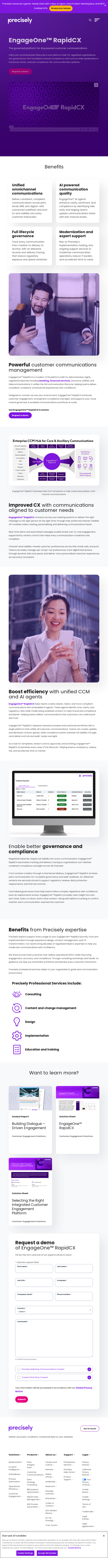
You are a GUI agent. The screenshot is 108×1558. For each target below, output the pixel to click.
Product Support (67, 1478)
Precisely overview (49, 1492)
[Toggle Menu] (96, 20)
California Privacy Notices (86, 1472)
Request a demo (20, 71)
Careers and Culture (51, 1463)
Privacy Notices (85, 1463)
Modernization (15, 1462)
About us (50, 1454)
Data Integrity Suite (31, 1465)
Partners (49, 1469)
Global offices (48, 1475)
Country (21, 1308)
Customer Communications (35, 1473)
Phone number (64, 1294)
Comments (22, 1321)
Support (68, 1454)
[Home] (20, 20)
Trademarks (87, 1511)
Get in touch (90, 1428)
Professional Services (69, 1463)
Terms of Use (86, 1505)
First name (22, 1266)
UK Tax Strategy (49, 1519)
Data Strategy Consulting (32, 1482)
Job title (21, 1280)
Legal (85, 1454)
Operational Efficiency (14, 1487)
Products (32, 1454)
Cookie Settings (86, 1498)
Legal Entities (85, 1517)
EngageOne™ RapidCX (21, 517)
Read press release (61, 8)
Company (62, 1280)
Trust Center (51, 1525)
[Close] (104, 1536)
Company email (25, 1294)
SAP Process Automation (32, 1505)
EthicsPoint (50, 1498)
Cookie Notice (85, 1490)
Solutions (14, 1454)
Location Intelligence (14, 1468)
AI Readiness (14, 1474)
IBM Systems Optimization (33, 1490)
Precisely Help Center (69, 1470)
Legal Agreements (88, 1525)
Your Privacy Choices (86, 1482)
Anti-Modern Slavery (51, 1511)
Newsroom (50, 1486)
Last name (62, 1266)
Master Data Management (33, 1498)
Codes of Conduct (49, 1504)
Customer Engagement (15, 1495)
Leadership (50, 1481)
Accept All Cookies (47, 1553)
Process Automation (14, 1480)
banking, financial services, (54, 380)
